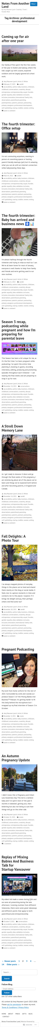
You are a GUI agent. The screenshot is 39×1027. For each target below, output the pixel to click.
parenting (22, 100)
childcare (31, 87)
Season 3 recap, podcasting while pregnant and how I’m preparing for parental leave (18, 330)
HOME (4, 1014)
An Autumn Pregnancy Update (16, 757)
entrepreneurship (17, 92)
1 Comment (7, 844)
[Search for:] (19, 972)
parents (14, 103)
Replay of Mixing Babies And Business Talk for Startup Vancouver (18, 863)
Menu (34, 4)
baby (19, 87)
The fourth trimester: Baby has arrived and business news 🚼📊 (18, 219)
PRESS (17, 1014)
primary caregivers (8, 105)
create (21, 716)
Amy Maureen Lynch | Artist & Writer (16, 81)
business (24, 87)
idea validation (18, 95)
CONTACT (5, 1017)
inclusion (26, 95)
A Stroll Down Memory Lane (12, 428)
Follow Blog (7, 984)
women (26, 108)
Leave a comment (9, 111)
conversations (13, 89)
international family (22, 97)
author (15, 87)
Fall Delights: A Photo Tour (13, 538)
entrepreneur (6, 92)
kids (31, 97)
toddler (20, 108)
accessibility (8, 87)
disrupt (28, 89)
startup (14, 108)
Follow (7, 992)
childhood (5, 89)
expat (25, 92)
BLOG (30, 1014)
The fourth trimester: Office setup (18, 126)
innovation (11, 97)
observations (6, 100)
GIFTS (24, 1014)
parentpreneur (6, 103)
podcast (20, 103)
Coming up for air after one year (15, 38)
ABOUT (10, 1014)
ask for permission (14, 1004)
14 (3, 964)
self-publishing (7, 108)
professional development (23, 105)
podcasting (27, 103)
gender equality (7, 95)
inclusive (4, 97)
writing (31, 108)
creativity (22, 89)
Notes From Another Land (15, 5)
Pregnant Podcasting (18, 649)
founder (30, 92)
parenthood (15, 100)
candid (21, 84)
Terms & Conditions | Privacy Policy (15, 1007)
